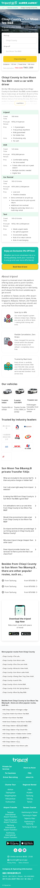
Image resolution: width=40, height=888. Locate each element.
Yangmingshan (10, 796)
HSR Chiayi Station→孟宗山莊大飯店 (15, 726)
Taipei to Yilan (29, 818)
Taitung (30, 799)
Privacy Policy (11, 862)
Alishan (10, 789)
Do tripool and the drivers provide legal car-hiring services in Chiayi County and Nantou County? (18, 531)
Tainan (29, 802)
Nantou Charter (12, 8)
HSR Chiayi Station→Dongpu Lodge (14, 710)
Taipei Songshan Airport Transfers (10, 821)
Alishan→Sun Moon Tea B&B (12, 718)
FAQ (29, 773)
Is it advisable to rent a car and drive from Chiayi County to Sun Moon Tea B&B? (17, 508)
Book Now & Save (20, 267)
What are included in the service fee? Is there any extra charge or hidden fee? (18, 479)
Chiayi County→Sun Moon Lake (13, 660)
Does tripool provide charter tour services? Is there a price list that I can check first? (18, 551)
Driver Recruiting (10, 777)
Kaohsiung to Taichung (29, 822)
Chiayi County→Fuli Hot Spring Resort (15, 688)
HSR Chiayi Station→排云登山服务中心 (15, 738)
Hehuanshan (10, 799)
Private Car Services (7, 767)
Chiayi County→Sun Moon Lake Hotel (15, 672)
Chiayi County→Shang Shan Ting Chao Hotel (18, 676)
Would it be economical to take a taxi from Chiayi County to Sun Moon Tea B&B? (17, 519)
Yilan (29, 789)
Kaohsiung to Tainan (30, 812)
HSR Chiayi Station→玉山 (11, 742)
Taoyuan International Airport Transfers (10, 814)
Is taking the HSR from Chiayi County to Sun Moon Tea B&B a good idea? (18, 497)
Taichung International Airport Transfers (10, 827)
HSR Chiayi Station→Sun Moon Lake (15, 746)
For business (10, 773)
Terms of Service (23, 862)
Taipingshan (10, 792)
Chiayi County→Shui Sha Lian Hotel (14, 664)
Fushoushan (10, 802)
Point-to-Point (30, 768)
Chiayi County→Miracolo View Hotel (15, 668)
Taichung (29, 796)
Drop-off (7, 46)
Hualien (30, 792)
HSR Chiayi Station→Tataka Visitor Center (16, 734)
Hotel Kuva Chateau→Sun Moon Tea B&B (16, 722)
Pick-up (6, 35)
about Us (29, 777)
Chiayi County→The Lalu (11, 656)
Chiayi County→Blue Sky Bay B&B (14, 692)
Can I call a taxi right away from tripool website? (18, 488)
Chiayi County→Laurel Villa (11, 680)
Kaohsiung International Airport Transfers (10, 835)
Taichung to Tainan (29, 827)
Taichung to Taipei (30, 815)
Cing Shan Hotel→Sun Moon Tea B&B (15, 714)
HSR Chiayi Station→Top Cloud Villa (14, 730)
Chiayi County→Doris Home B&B (14, 684)
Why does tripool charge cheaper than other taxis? (18, 541)
